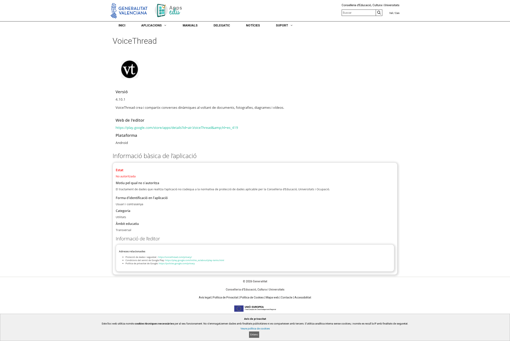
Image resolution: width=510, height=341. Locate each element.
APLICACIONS (151, 25)
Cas (397, 13)
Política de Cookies (252, 297)
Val (391, 13)
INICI (122, 25)
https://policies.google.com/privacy (177, 263)
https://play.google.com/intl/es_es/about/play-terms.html (194, 260)
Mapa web (272, 297)
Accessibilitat (302, 297)
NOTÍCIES (253, 25)
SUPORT (282, 25)
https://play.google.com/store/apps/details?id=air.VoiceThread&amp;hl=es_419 (177, 127)
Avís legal (205, 297)
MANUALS (190, 25)
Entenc (254, 334)
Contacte (286, 297)
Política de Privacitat (225, 297)
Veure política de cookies (255, 328)
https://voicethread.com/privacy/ (175, 257)
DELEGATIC (222, 25)
